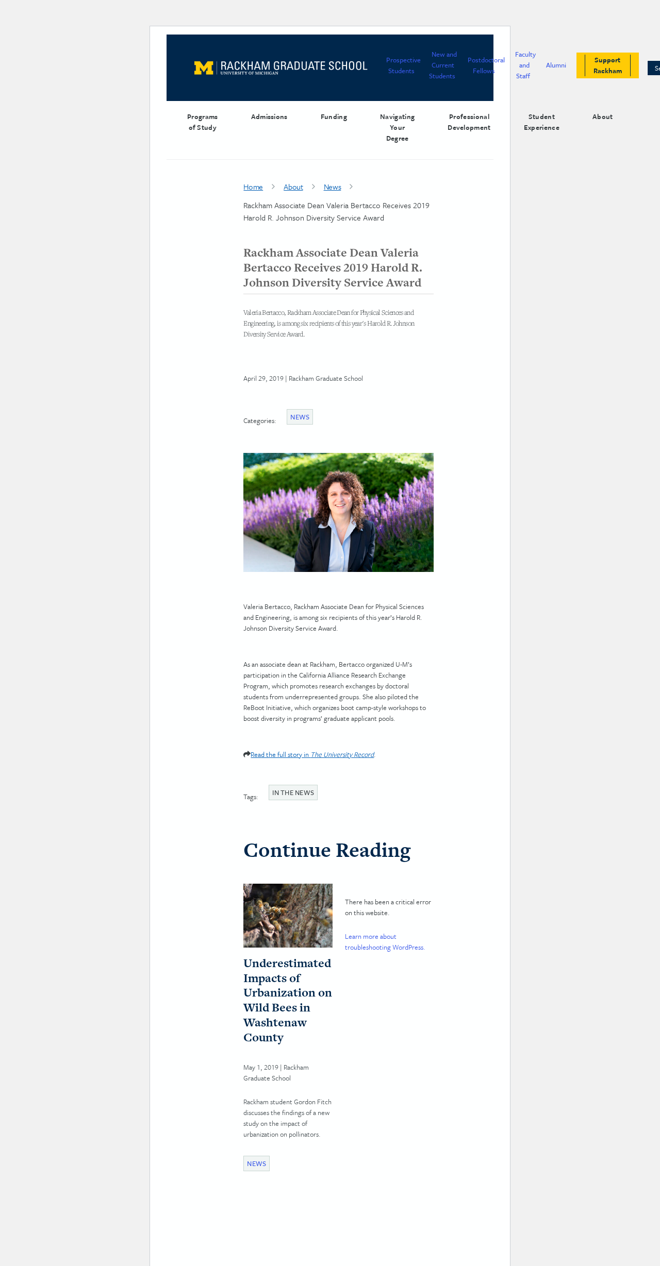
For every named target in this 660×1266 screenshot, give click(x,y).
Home (253, 186)
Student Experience (541, 121)
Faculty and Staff (525, 65)
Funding (334, 116)
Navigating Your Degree (397, 127)
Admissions (269, 116)
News (332, 186)
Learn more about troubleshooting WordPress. (385, 941)
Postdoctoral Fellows (486, 65)
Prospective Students (403, 65)
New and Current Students (443, 65)
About (602, 116)
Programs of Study (202, 121)
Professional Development (469, 121)
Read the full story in (312, 754)
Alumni (556, 65)
